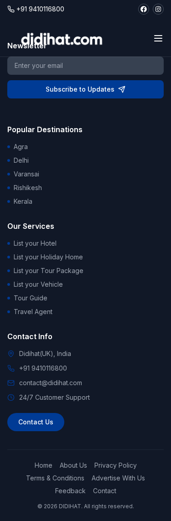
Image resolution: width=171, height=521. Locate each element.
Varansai (26, 174)
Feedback (70, 491)
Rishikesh (28, 187)
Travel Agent (33, 311)
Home (43, 465)
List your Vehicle (38, 284)
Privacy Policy (115, 465)
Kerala (23, 201)
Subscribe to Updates (80, 89)
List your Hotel (35, 243)
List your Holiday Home (48, 257)
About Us (73, 465)
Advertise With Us (118, 478)
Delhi (21, 160)
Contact (104, 491)
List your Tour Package (48, 270)
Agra (21, 146)
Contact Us (35, 422)
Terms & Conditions (55, 478)
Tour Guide (30, 298)
